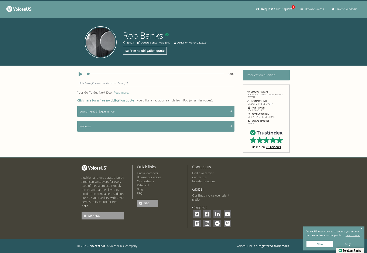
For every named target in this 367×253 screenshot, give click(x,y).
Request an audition (261, 75)
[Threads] (217, 223)
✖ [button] (361, 229)
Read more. (121, 92)
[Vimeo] (197, 223)
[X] (197, 214)
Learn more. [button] (353, 235)
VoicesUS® (98, 246)
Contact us (199, 177)
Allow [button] (320, 244)
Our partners (145, 181)
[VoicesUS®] (20, 10)
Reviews (85, 126)
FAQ (140, 193)
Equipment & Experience (96, 111)
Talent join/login (346, 9)
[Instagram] (207, 223)
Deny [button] (348, 244)
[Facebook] (207, 214)
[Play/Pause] (80, 74)
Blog (140, 189)
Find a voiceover (147, 173)
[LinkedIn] (217, 214)
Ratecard (143, 185)
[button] (266, 139)
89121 (130, 42)
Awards (94, 216)
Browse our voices (149, 177)
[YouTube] (227, 214)
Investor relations (203, 181)
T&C (146, 203)
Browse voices (313, 9)
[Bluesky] (227, 223)
